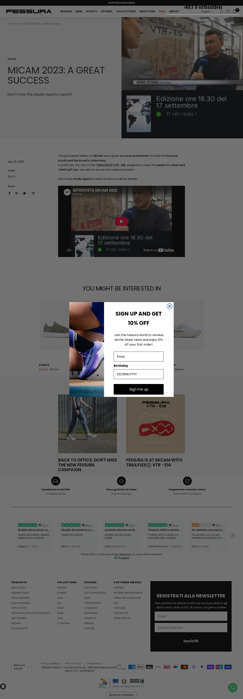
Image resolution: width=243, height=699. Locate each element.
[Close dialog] (169, 306)
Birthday (121, 366)
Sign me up (138, 389)
